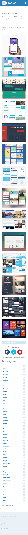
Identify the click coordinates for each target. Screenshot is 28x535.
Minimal (13, 434)
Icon (13, 406)
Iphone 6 (13, 420)
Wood (13, 500)
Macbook (13, 429)
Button (13, 377)
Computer (13, 389)
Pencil (13, 457)
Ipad (13, 414)
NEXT (22, 343)
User (13, 489)
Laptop (13, 423)
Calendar (13, 380)
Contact (3, 525)
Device (13, 397)
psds (3, 29)
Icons (13, 409)
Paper (13, 454)
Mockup (13, 440)
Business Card (13, 374)
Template (13, 483)
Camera (13, 383)
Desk (13, 394)
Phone (13, 460)
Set (13, 469)
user (14, 27)
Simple (13, 472)
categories (10, 505)
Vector (13, 492)
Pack (13, 452)
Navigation (13, 446)
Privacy (3, 523)
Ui (13, 486)
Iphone (13, 417)
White (13, 497)
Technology (13, 480)
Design (13, 391)
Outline (13, 449)
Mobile (13, 437)
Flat (13, 400)
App (13, 366)
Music (13, 443)
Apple (13, 369)
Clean (13, 386)
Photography (13, 463)
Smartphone (13, 477)
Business (13, 371)
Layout (13, 426)
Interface (13, 411)
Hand (13, 403)
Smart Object (13, 475)
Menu (13, 432)
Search (13, 466)
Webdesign (13, 495)
